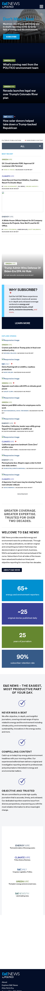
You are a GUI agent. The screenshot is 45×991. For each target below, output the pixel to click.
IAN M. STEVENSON (10, 229)
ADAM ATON (8, 468)
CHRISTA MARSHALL (18, 468)
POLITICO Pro (8, 988)
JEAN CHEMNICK (9, 487)
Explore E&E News (10, 985)
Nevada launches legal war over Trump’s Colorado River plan (20, 94)
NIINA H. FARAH (9, 170)
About (4, 982)
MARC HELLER (8, 372)
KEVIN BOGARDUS (9, 411)
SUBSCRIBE (11, 36)
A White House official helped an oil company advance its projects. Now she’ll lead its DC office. (22, 223)
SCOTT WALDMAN (34, 229)
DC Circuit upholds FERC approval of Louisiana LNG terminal (18, 164)
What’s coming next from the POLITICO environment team (20, 66)
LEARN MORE (22, 323)
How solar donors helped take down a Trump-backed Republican (20, 124)
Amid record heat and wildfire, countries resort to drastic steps (20, 181)
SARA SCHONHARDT (10, 186)
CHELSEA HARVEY (31, 186)
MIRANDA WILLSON (10, 353)
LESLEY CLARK (8, 391)
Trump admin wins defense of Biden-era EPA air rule (22, 269)
